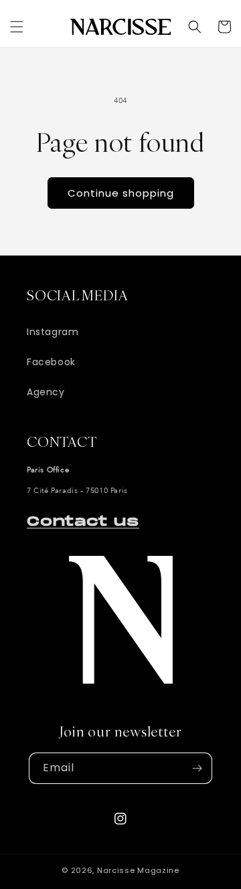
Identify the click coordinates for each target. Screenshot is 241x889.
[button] (16, 26)
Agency (46, 392)
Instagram (52, 331)
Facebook (51, 362)
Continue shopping (121, 193)
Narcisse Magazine (138, 870)
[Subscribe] (197, 768)
